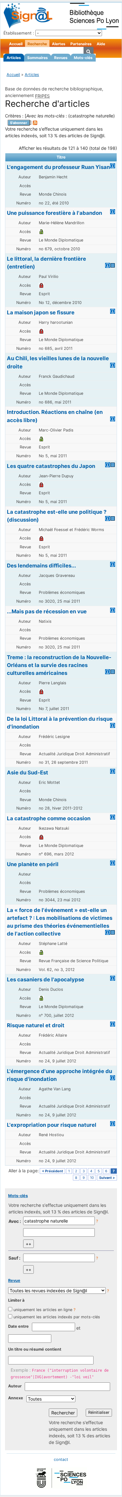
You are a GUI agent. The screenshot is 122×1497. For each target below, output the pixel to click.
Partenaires (81, 43)
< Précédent (52, 1171)
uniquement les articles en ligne (42, 1309)
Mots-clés (83, 57)
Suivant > (107, 1177)
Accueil (16, 43)
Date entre (18, 1326)
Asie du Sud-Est (27, 772)
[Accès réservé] (41, 285)
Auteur (15, 1386)
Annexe (15, 1398)
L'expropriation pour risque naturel (51, 1125)
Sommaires (37, 57)
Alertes (58, 43)
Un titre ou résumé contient (34, 1349)
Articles (14, 57)
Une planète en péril (32, 864)
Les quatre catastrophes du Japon (51, 466)
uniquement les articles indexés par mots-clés (56, 1317)
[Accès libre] (41, 231)
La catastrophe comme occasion (48, 818)
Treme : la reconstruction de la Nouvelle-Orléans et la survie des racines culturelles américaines (59, 665)
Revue (14, 1280)
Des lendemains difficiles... (41, 565)
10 (92, 1177)
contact (61, 1459)
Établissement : (18, 32)
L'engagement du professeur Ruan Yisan (58, 167)
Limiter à (16, 1300)
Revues (61, 57)
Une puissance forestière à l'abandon (54, 213)
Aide (101, 43)
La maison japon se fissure (40, 312)
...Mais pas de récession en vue (47, 611)
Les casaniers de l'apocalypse (45, 979)
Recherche (37, 43)
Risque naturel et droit (35, 1025)
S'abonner (18, 123)
